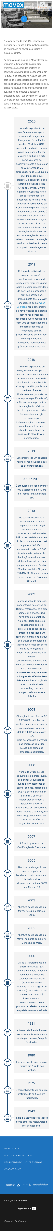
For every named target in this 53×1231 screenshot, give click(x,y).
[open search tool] (42, 4)
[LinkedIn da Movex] (34, 1208)
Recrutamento (13, 1162)
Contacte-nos (12, 1169)
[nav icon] (49, 5)
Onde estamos (33, 1162)
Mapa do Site (11, 1148)
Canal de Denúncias (15, 1221)
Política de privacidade (18, 1155)
